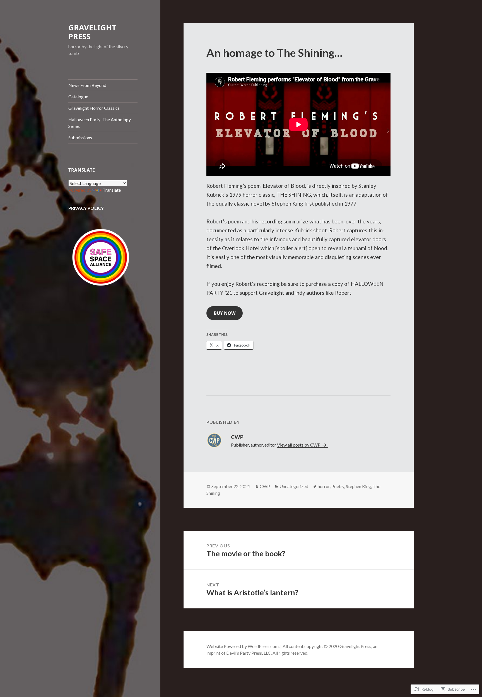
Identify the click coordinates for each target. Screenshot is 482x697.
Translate (112, 189)
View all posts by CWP (299, 444)
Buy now (224, 313)
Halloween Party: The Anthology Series (99, 123)
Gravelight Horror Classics (94, 108)
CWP (265, 486)
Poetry (337, 486)
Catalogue (78, 96)
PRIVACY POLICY (86, 208)
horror (324, 486)
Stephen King (358, 486)
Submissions (80, 137)
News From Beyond (87, 85)
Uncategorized (293, 486)
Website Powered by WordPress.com (242, 646)
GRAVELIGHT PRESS (92, 32)
